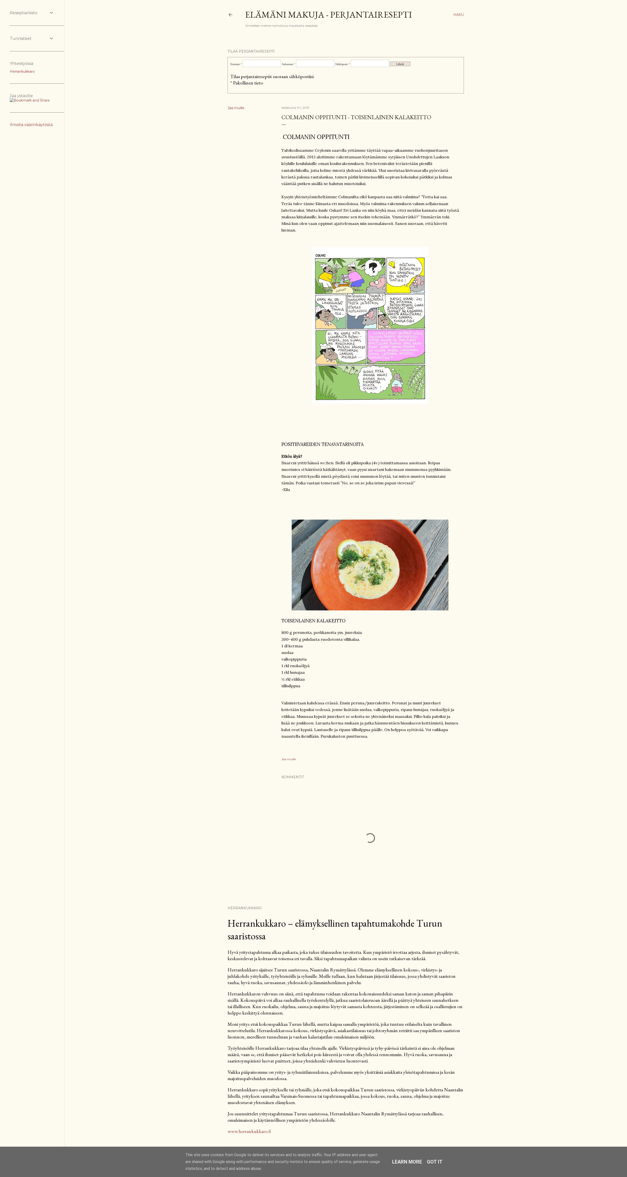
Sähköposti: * (342, 64)
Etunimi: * (236, 64)
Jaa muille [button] (236, 108)
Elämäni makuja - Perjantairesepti (328, 14)
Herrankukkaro (22, 71)
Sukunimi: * (288, 64)
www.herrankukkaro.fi (249, 1131)
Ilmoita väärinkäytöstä (31, 124)
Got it (435, 1162)
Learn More (407, 1162)
